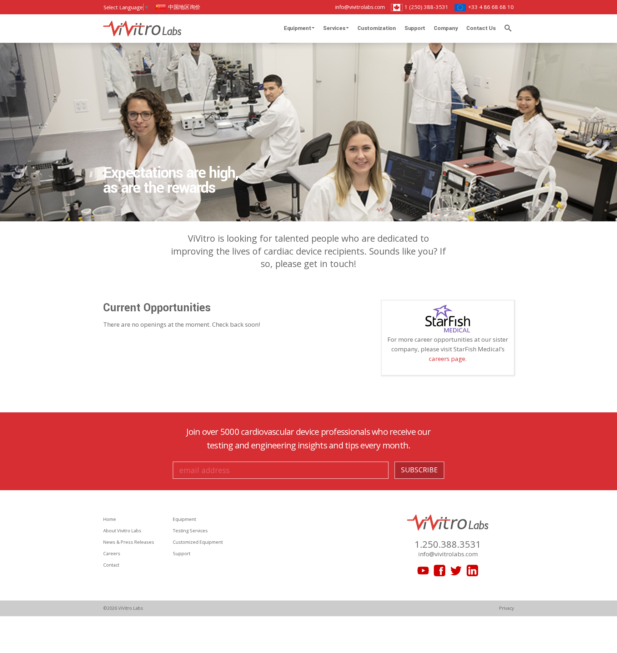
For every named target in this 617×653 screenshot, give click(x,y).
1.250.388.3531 (448, 544)
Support (415, 28)
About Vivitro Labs (122, 530)
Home (109, 519)
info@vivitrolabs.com (360, 6)
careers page (447, 359)
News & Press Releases (128, 542)
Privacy (506, 608)
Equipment (298, 28)
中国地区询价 (183, 6)
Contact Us (481, 28)
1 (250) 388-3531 (425, 6)
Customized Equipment (198, 542)
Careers (111, 553)
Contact (111, 565)
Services (335, 28)
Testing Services (190, 530)
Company (446, 28)
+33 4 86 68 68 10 (490, 6)
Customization (376, 28)
